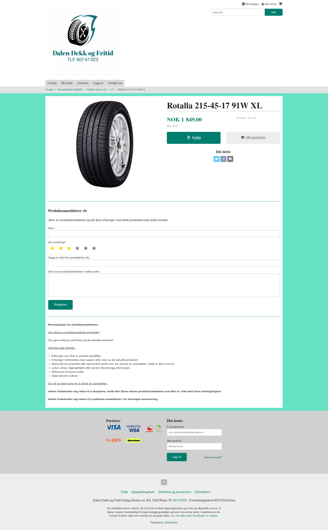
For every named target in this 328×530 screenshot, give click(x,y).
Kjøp (196, 137)
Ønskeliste (255, 137)
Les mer (176, 515)
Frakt (124, 492)
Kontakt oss (115, 83)
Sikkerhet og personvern (174, 492)
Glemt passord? (213, 457)
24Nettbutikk (171, 522)
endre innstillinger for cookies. (202, 515)
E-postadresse (175, 426)
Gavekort (82, 83)
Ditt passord (174, 440)
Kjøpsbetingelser (143, 492)
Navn (51, 228)
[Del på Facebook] (223, 159)
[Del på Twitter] (217, 159)
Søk (273, 12)
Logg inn (98, 83)
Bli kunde (67, 83)
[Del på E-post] (230, 159)
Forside (52, 83)
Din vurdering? (57, 242)
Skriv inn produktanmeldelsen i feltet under (73, 271)
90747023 (180, 500)
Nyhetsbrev (202, 492)
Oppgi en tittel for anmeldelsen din (68, 257)
